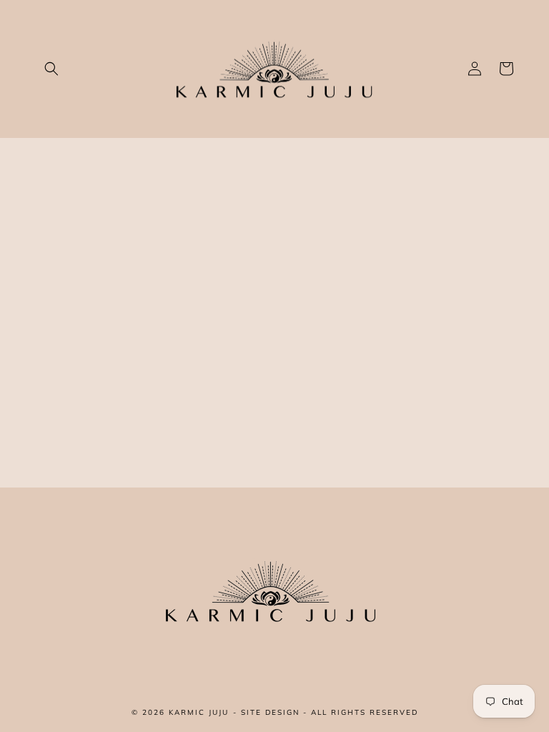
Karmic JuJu (199, 712)
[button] (51, 68)
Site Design (270, 712)
